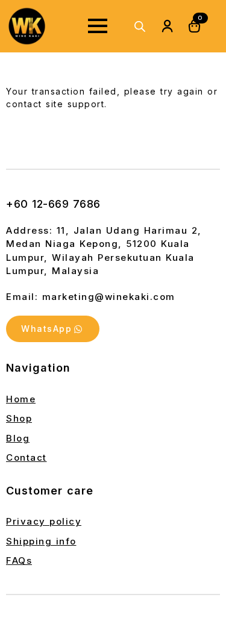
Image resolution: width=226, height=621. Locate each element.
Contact (26, 457)
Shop (19, 418)
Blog (18, 438)
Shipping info (41, 541)
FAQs (19, 560)
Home (21, 399)
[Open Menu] (97, 26)
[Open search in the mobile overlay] (140, 26)
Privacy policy (43, 521)
